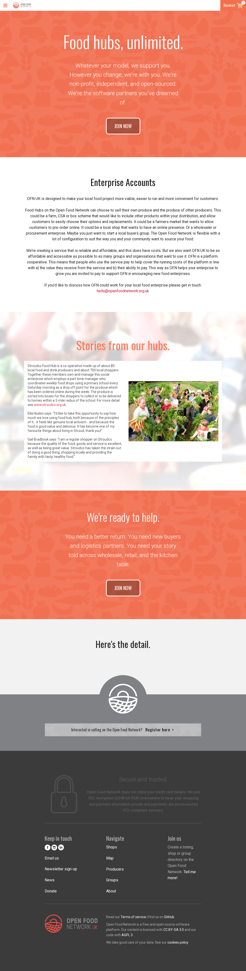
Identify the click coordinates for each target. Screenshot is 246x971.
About (111, 891)
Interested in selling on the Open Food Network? (121, 730)
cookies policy (177, 942)
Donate (51, 891)
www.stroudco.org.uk (50, 405)
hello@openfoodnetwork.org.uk (123, 291)
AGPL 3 (127, 935)
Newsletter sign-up (61, 869)
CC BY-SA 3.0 (173, 930)
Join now (123, 126)
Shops (111, 847)
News (50, 880)
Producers (115, 869)
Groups (112, 880)
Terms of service (133, 917)
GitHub (169, 917)
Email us (52, 858)
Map (110, 858)
